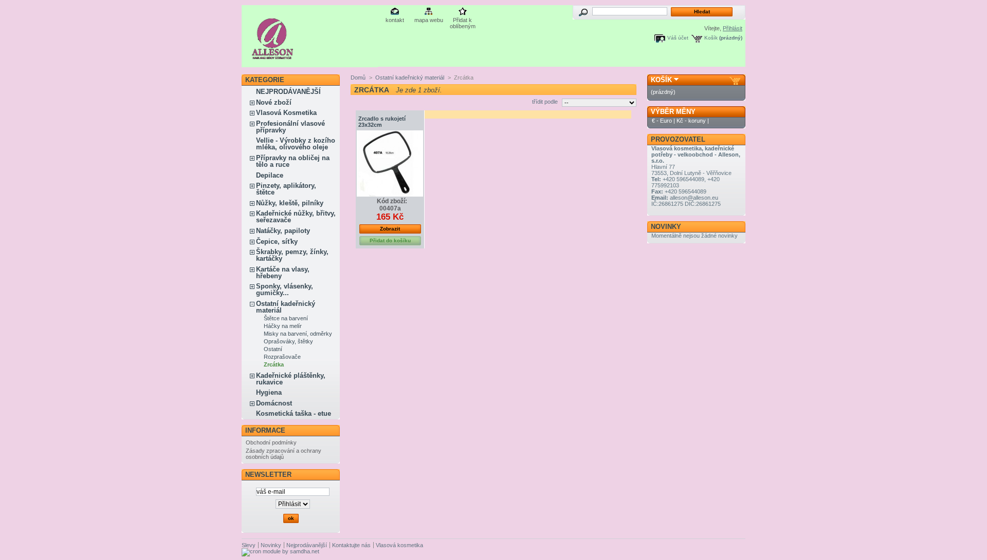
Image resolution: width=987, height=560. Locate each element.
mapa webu (428, 20)
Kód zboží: (392, 201)
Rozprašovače (282, 357)
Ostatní (273, 349)
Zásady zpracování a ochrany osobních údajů (283, 454)
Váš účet (677, 38)
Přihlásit (732, 28)
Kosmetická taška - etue (293, 413)
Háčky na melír (283, 326)
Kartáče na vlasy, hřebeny (282, 272)
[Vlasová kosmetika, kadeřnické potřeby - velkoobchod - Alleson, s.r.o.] (273, 55)
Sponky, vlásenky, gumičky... (284, 289)
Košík (711, 38)
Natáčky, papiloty (283, 231)
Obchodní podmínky (271, 442)
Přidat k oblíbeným (463, 21)
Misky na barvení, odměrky (298, 334)
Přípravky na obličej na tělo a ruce (293, 161)
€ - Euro (662, 121)
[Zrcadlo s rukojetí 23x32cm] (390, 163)
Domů (358, 77)
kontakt (395, 20)
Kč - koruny (691, 121)
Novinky (666, 226)
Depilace (269, 175)
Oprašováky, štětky (288, 341)
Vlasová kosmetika (399, 545)
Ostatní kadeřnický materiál (285, 307)
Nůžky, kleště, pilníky (289, 203)
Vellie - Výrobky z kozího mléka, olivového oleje (295, 144)
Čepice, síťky (277, 241)
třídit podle (545, 102)
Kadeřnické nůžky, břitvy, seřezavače (296, 216)
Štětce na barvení (286, 318)
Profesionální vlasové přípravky (290, 127)
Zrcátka (274, 364)
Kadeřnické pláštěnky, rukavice (290, 379)
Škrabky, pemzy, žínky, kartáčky (292, 255)
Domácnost (274, 403)
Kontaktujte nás (351, 545)
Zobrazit (390, 228)
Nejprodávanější (306, 545)
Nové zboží (273, 102)
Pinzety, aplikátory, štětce (286, 189)
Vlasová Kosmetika (286, 113)
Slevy (248, 545)
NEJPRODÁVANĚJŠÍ (288, 91)
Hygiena (269, 392)
